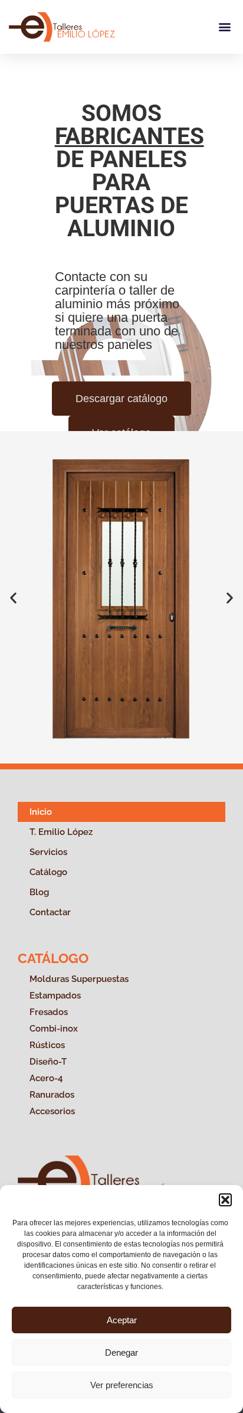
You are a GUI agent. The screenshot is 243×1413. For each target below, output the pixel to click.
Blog (39, 892)
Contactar (50, 912)
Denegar (121, 1352)
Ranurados (51, 1094)
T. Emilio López (61, 832)
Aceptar (122, 1320)
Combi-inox (53, 1028)
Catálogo (48, 872)
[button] (225, 1200)
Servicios (48, 852)
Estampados (55, 995)
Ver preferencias (121, 1385)
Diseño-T (48, 1061)
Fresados (48, 1012)
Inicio (40, 812)
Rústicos (47, 1045)
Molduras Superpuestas (79, 979)
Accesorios (52, 1111)
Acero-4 (46, 1078)
